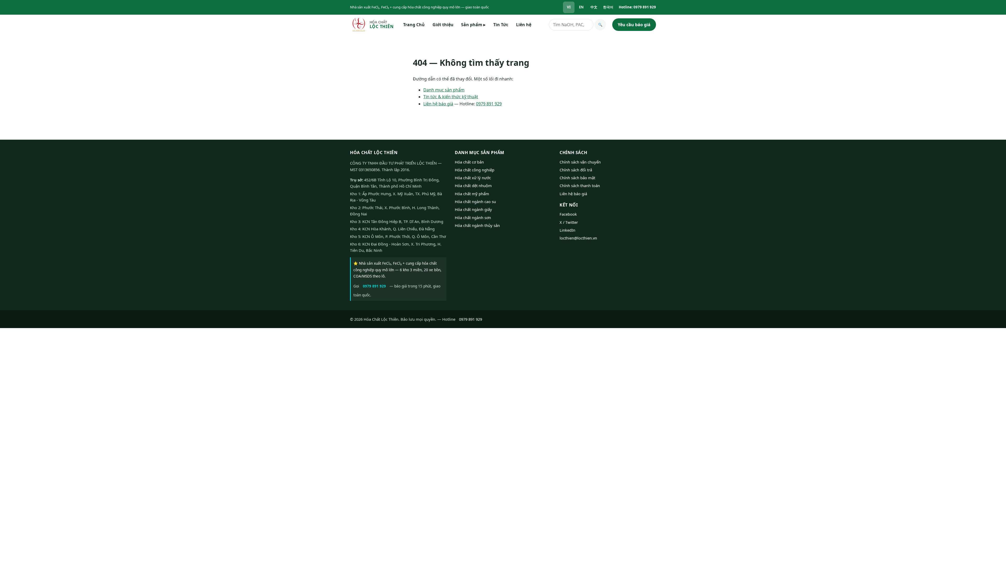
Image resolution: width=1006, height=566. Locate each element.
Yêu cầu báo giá (634, 25)
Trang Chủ (414, 25)
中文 (594, 7)
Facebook (568, 214)
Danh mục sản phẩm (443, 90)
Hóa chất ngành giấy (473, 209)
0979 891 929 (489, 104)
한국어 (608, 7)
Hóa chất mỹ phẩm (472, 193)
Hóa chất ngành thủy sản (477, 225)
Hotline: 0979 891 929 (637, 7)
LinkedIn (567, 230)
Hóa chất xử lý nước (473, 177)
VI (569, 7)
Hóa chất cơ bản (469, 162)
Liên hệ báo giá (438, 104)
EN (581, 7)
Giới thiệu (443, 25)
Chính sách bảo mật (577, 177)
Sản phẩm (473, 25)
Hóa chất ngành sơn (473, 217)
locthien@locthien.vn (578, 238)
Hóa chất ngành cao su (475, 201)
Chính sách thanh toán (580, 185)
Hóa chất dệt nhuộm (473, 185)
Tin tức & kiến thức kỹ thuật (450, 97)
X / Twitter (569, 222)
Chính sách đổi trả (576, 169)
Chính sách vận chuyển (580, 162)
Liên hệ (523, 25)
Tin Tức (500, 25)
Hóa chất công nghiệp (474, 169)
